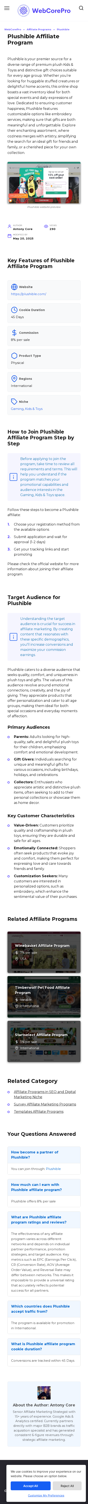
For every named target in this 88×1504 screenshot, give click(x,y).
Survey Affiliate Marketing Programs (45, 1104)
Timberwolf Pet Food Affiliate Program (42, 990)
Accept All (30, 1486)
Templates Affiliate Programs (38, 1112)
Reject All (67, 1486)
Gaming (17, 409)
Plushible (53, 1169)
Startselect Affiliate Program (41, 1035)
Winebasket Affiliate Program (42, 946)
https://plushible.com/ (28, 294)
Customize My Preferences (46, 1495)
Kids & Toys (34, 409)
